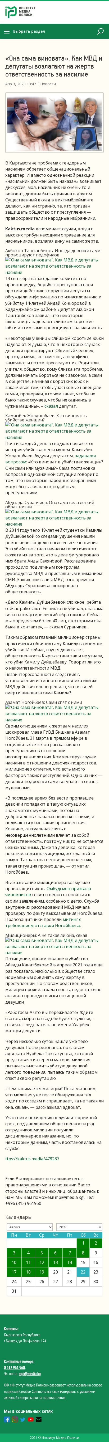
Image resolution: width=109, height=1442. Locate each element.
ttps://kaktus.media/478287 (32, 1159)
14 (69, 1262)
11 (28, 1262)
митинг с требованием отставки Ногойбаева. (43, 922)
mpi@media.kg (30, 1373)
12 (41, 1262)
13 (55, 1262)
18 (28, 1272)
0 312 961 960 (14, 1367)
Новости (48, 83)
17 (14, 1272)
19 (41, 1272)
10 (14, 1262)
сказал (51, 406)
